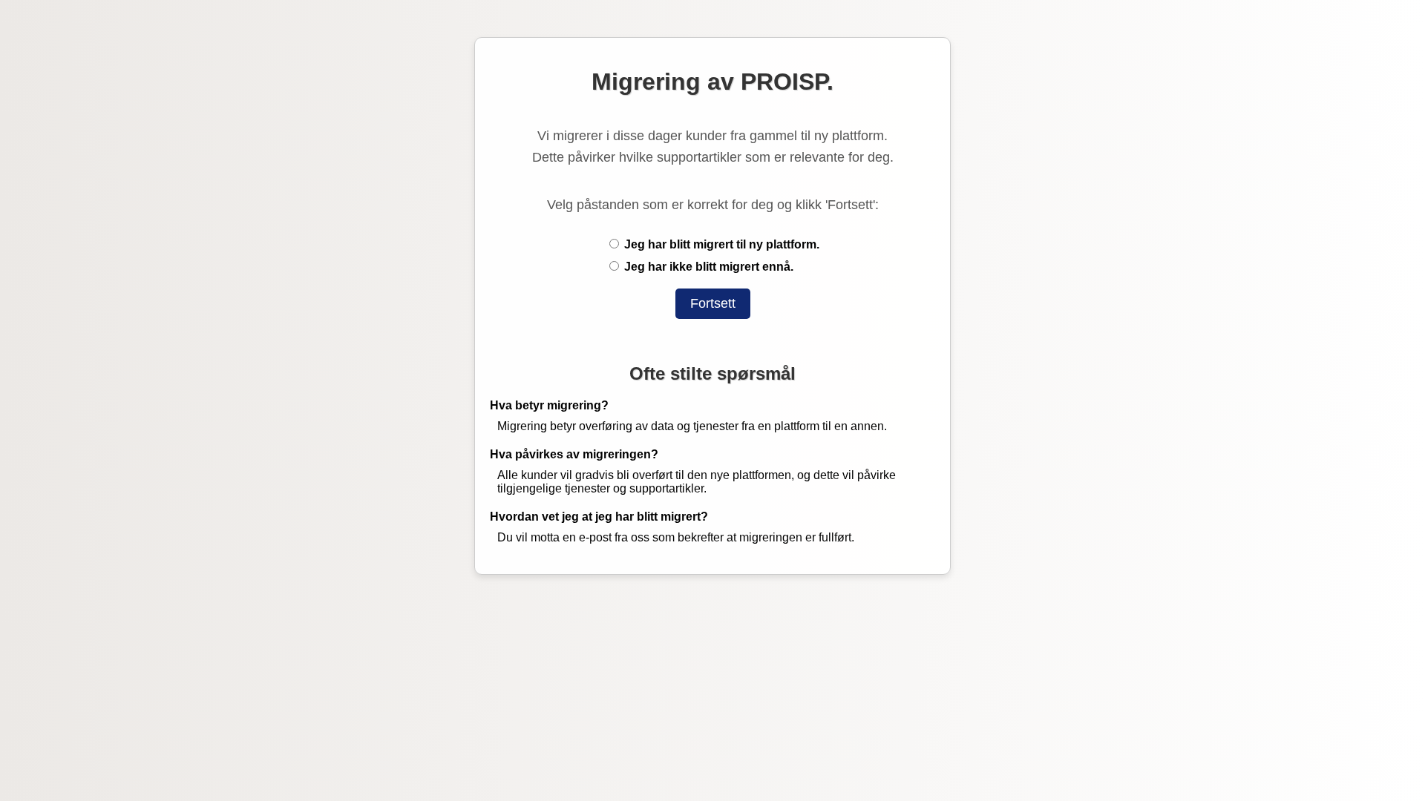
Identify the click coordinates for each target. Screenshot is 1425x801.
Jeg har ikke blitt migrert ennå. (707, 266)
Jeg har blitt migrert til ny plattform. (720, 244)
